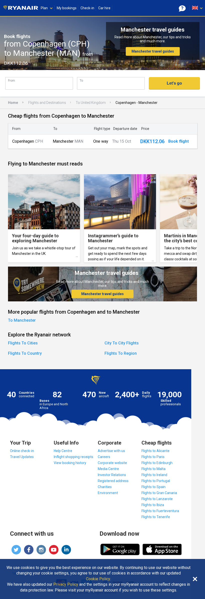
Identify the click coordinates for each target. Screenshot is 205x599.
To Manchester (22, 320)
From (11, 80)
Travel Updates (22, 457)
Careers (104, 457)
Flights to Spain (154, 487)
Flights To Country (25, 353)
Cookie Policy (98, 579)
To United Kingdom (91, 103)
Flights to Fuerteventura (160, 511)
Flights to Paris (153, 457)
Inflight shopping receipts (73, 457)
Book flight (178, 141)
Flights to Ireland (154, 475)
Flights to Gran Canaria (159, 493)
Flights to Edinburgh (157, 463)
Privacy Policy (65, 584)
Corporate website (112, 463)
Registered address (113, 481)
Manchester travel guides (153, 51)
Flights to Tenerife (156, 517)
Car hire (104, 8)
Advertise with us (111, 451)
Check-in (87, 8)
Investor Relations (112, 475)
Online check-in (22, 451)
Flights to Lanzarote (157, 499)
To (81, 80)
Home (13, 103)
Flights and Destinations (47, 103)
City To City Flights (121, 343)
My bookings (66, 8)
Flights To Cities (23, 343)
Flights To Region (120, 353)
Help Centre (63, 451)
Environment (108, 493)
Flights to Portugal (156, 481)
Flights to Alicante (156, 451)
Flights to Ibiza (153, 505)
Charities (105, 487)
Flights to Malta (154, 469)
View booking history (70, 463)
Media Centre (108, 469)
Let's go (174, 83)
